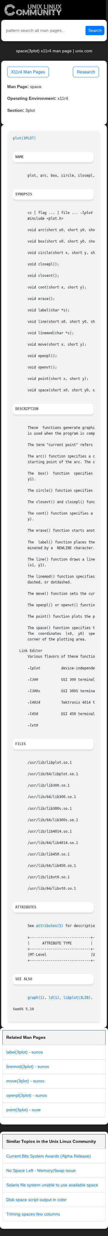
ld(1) (54, 998)
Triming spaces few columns (33, 1214)
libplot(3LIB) (77, 998)
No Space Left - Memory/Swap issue (41, 1170)
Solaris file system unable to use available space (52, 1184)
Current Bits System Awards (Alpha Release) (48, 1156)
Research (86, 71)
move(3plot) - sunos (25, 1080)
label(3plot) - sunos (24, 1052)
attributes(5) (49, 926)
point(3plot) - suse (23, 1109)
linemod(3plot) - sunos (27, 1066)
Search (95, 30)
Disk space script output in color (36, 1199)
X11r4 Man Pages (28, 71)
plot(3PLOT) (24, 138)
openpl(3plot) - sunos (26, 1095)
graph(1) (36, 998)
